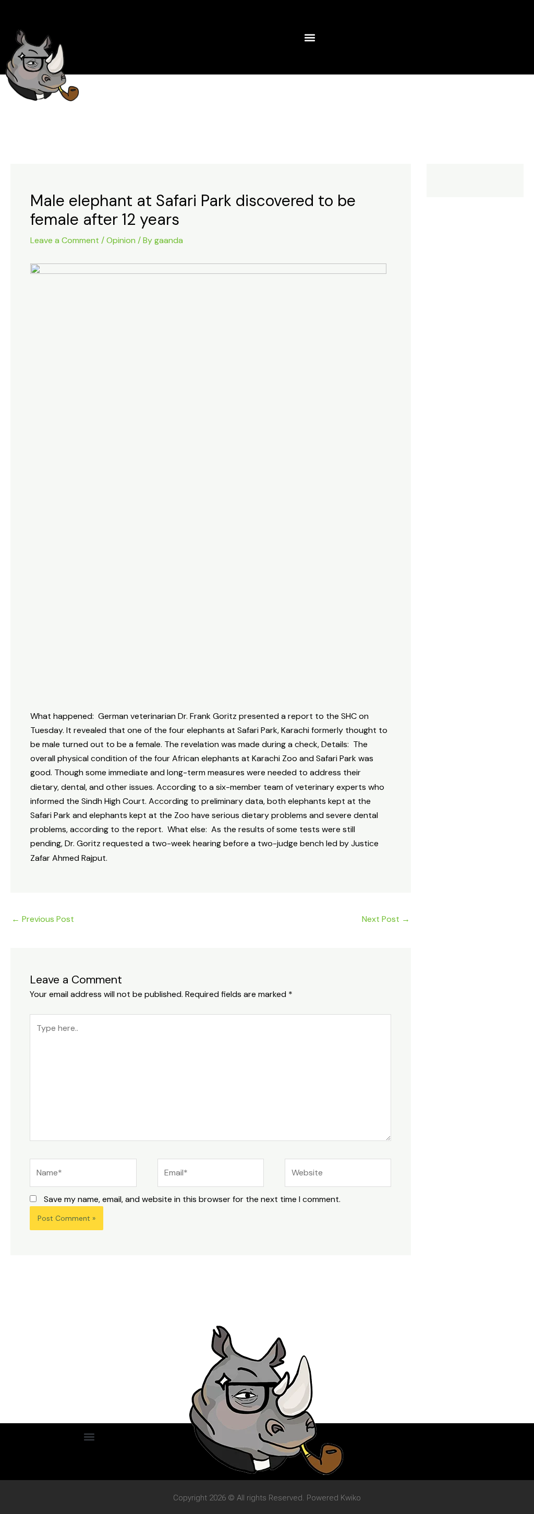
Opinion (121, 240)
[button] (309, 37)
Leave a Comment (64, 240)
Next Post (386, 919)
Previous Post (42, 919)
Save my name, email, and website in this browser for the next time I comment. (192, 1199)
